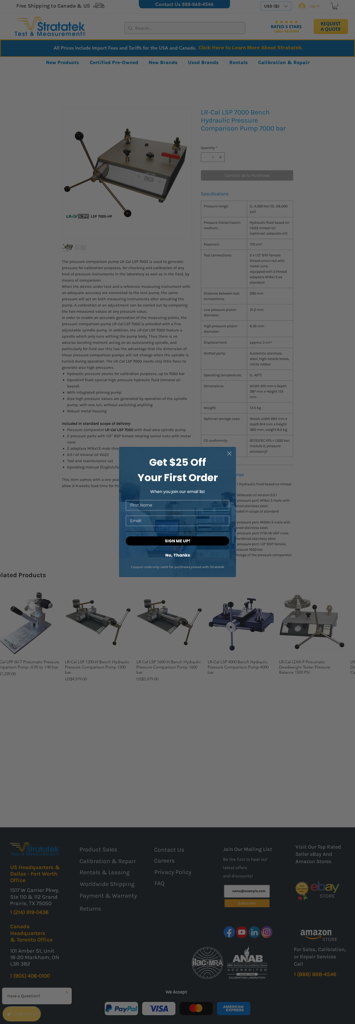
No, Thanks (177, 555)
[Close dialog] (229, 453)
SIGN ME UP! (177, 541)
